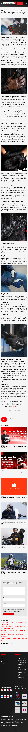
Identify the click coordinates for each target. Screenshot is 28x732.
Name (4, 597)
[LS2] (20, 3)
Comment (5, 585)
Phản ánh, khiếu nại (22, 662)
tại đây (4, 381)
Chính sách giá (21, 664)
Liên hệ (2, 659)
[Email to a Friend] (15, 411)
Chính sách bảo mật (22, 660)
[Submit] (15, 3)
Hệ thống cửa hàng (22, 658)
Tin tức (2, 9)
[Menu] (2, 3)
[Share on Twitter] (13, 411)
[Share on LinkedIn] (20, 411)
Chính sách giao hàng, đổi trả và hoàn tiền (22, 674)
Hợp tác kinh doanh (5, 661)
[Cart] (26, 3)
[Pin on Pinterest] (17, 411)
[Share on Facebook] (10, 411)
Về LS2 (2, 657)
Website (5, 603)
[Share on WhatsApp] (8, 411)
